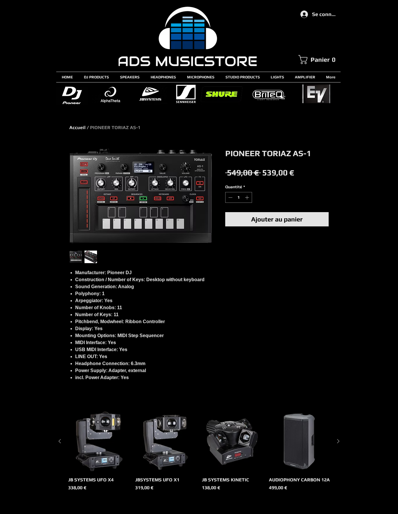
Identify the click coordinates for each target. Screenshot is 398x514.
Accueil (77, 127)
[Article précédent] (59, 441)
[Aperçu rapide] (98, 441)
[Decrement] (229, 197)
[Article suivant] (338, 441)
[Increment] (247, 197)
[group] (199, 454)
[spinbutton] (238, 197)
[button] (319, 59)
